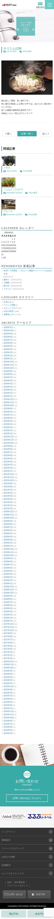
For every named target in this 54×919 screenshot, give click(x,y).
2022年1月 (8, 471)
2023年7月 (8, 415)
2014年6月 (8, 727)
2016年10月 (9, 668)
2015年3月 (8, 708)
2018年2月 (8, 618)
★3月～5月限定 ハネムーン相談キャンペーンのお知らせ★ (28, 272)
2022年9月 (8, 446)
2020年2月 (8, 543)
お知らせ (7, 302)
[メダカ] (8, 164)
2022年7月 (8, 452)
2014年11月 (9, 714)
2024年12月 (9, 362)
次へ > (45, 133)
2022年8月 (8, 449)
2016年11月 (9, 664)
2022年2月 (8, 468)
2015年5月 (8, 702)
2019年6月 (8, 568)
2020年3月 (8, 540)
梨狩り (6, 279)
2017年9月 (8, 633)
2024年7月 (8, 377)
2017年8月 (8, 636)
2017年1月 (8, 658)
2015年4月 (8, 705)
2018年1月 (8, 621)
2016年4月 (8, 683)
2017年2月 (8, 655)
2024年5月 (8, 383)
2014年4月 (8, 733)
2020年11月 (9, 515)
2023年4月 (8, 424)
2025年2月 (8, 355)
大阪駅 (6, 282)
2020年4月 (8, 536)
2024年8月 (8, 374)
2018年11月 (9, 589)
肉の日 (6, 286)
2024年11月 (9, 365)
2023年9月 (8, 408)
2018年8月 (8, 599)
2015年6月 (8, 699)
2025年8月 (8, 337)
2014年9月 (8, 721)
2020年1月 (8, 546)
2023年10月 (9, 405)
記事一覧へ (27, 133)
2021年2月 (8, 505)
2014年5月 (8, 730)
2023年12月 (9, 399)
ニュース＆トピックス (13, 873)
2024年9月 (8, 371)
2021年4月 (8, 499)
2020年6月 (8, 530)
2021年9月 (8, 483)
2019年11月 (9, 552)
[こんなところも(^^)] (8, 186)
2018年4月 (8, 611)
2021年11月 (9, 477)
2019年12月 (9, 549)
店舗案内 (6, 865)
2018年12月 (9, 586)
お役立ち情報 (8, 857)
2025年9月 (8, 334)
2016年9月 (8, 671)
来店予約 (40, 914)
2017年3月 (8, 652)
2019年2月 (8, 580)
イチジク (7, 289)
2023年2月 (8, 430)
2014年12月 (9, 711)
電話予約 (13, 914)
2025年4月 (8, 349)
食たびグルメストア (24, 113)
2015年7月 (8, 696)
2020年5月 (8, 533)
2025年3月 (8, 352)
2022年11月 (9, 440)
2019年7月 (8, 565)
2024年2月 (8, 393)
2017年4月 (8, 649)
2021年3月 (8, 502)
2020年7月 (8, 527)
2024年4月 (8, 387)
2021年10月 (9, 480)
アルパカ (7, 211)
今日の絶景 (27, 51)
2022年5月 (8, 458)
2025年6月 (8, 343)
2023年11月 (9, 402)
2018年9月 (8, 596)
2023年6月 (8, 418)
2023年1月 (8, 433)
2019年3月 (8, 577)
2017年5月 (8, 646)
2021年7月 (8, 490)
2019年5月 (8, 571)
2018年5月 (8, 608)
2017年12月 (9, 624)
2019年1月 (8, 583)
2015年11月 (9, 686)
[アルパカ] (8, 208)
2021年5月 (8, 496)
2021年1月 (8, 508)
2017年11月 (9, 627)
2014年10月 (9, 717)
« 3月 (3, 258)
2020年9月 (8, 521)
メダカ (6, 167)
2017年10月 (9, 630)
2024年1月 (8, 396)
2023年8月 (8, 412)
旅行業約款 (20, 882)
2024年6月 (8, 380)
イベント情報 (9, 305)
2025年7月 (8, 340)
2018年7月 (8, 602)
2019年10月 (9, 555)
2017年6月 (8, 643)
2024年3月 (8, 390)
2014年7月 (8, 724)
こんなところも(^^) (13, 189)
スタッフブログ (10, 308)
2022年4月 (8, 462)
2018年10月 (9, 593)
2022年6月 (8, 455)
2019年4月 (8, 574)
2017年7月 (8, 639)
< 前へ (8, 133)
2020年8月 (8, 524)
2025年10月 (9, 330)
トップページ (8, 831)
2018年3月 (8, 615)
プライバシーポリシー (17, 885)
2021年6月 (8, 493)
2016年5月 (8, 680)
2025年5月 (8, 346)
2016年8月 (8, 674)
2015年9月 (8, 689)
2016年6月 (8, 677)
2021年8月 (8, 486)
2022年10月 (9, 443)
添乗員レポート (10, 314)
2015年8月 (8, 693)
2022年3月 (8, 465)
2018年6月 (8, 605)
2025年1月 (8, 358)
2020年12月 (9, 511)
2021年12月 (9, 474)
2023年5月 (8, 421)
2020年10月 (9, 518)
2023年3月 (8, 427)
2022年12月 (9, 436)
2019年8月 (8, 561)
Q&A (9, 882)
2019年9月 (8, 558)
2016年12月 (9, 661)
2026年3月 (8, 327)
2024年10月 (9, 368)
